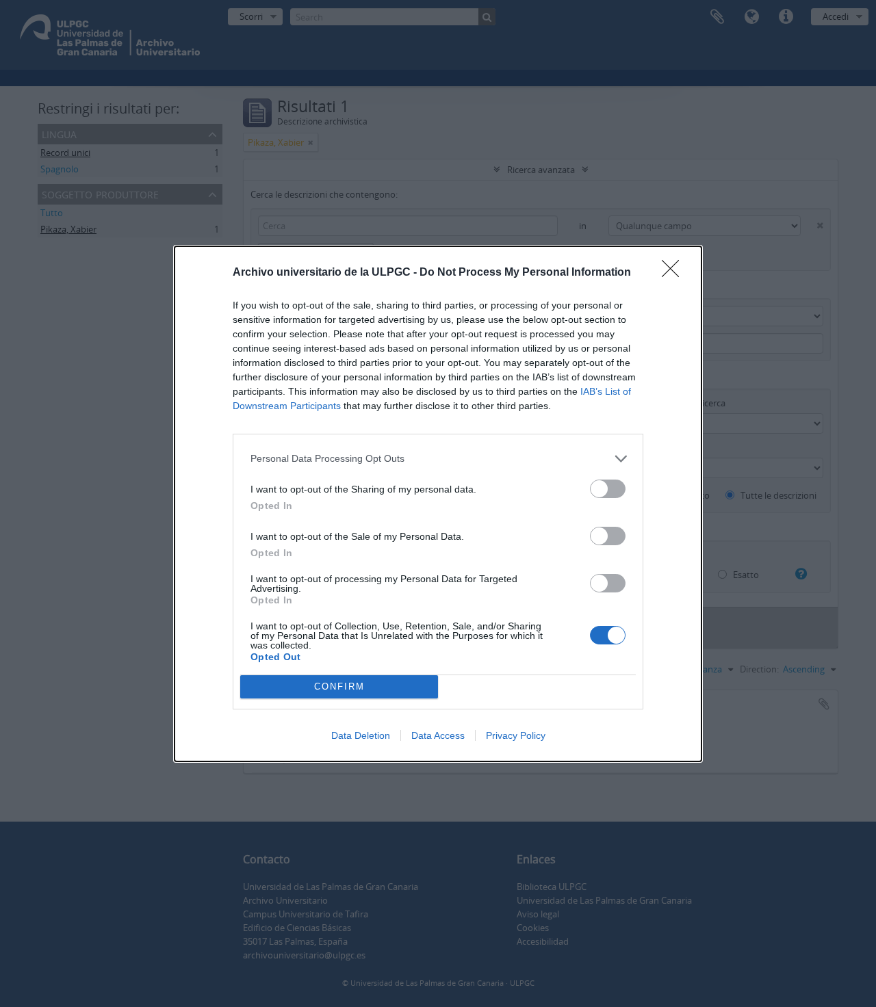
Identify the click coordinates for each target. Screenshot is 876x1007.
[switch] (608, 489)
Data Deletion (360, 735)
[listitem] (438, 459)
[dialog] (438, 503)
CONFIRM (339, 686)
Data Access (438, 735)
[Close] (675, 273)
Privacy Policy (515, 735)
